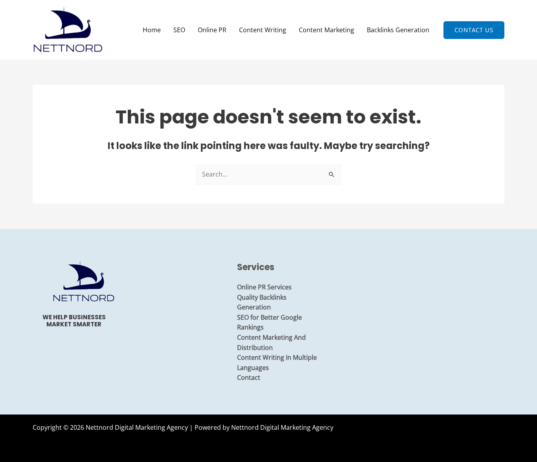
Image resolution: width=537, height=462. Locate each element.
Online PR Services (264, 287)
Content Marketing (326, 30)
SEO (179, 30)
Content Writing (262, 30)
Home (152, 30)
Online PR (212, 30)
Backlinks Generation (398, 30)
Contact (248, 377)
